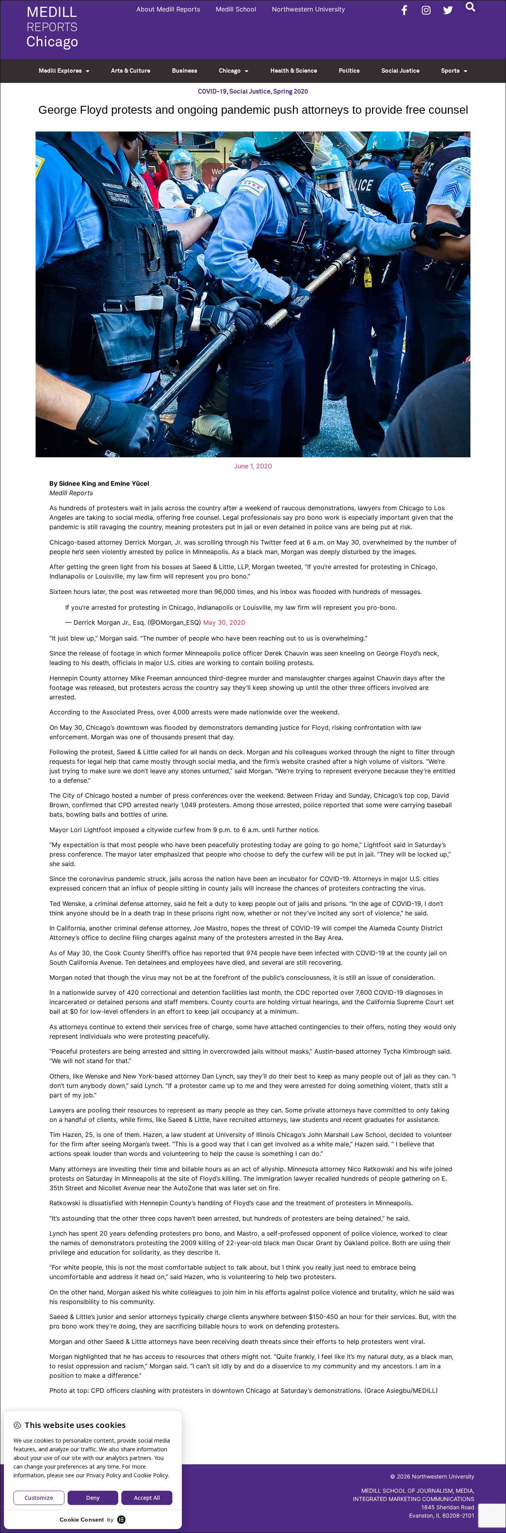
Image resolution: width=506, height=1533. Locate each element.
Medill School (236, 9)
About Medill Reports (168, 9)
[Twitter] (448, 10)
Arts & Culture (130, 71)
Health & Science (293, 71)
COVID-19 (212, 91)
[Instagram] (426, 10)
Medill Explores (60, 71)
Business (184, 71)
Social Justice (400, 71)
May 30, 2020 (224, 622)
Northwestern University (308, 9)
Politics (349, 71)
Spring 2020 (290, 91)
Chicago (230, 71)
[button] (470, 6)
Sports (450, 71)
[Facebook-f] (404, 10)
